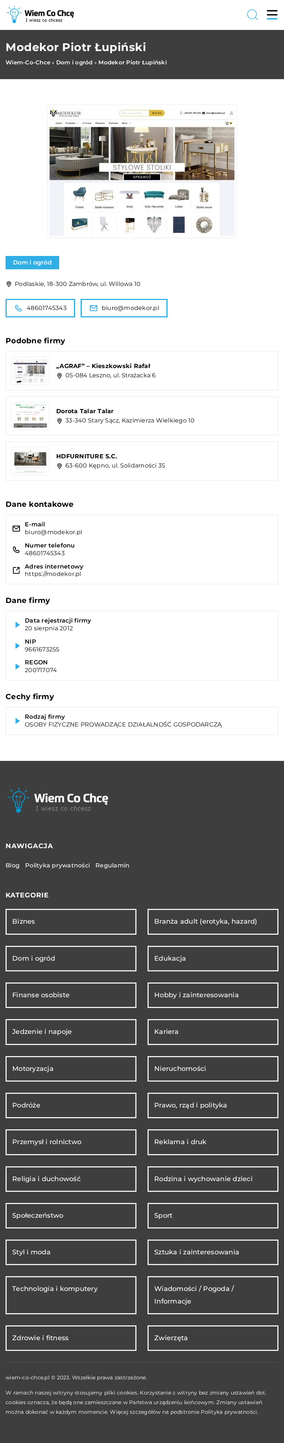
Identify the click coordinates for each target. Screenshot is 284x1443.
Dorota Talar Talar (85, 411)
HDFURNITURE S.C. (86, 456)
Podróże (26, 1105)
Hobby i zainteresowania (196, 995)
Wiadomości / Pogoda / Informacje (194, 1295)
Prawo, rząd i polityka (190, 1105)
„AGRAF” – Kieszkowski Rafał (103, 366)
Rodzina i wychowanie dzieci (203, 1179)
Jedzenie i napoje (42, 1032)
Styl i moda (31, 1252)
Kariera (166, 1032)
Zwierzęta (171, 1338)
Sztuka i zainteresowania (196, 1252)
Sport (163, 1215)
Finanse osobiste (41, 995)
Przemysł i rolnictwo (46, 1142)
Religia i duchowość (46, 1179)
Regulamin (112, 865)
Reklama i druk (180, 1142)
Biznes (23, 921)
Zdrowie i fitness (40, 1338)
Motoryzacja (33, 1069)
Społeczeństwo (37, 1215)
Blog (13, 865)
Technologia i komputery (55, 1289)
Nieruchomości (180, 1069)
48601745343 (47, 307)
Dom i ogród (32, 262)
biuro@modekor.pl (130, 307)
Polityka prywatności (57, 865)
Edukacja (170, 958)
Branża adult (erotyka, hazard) (205, 921)
